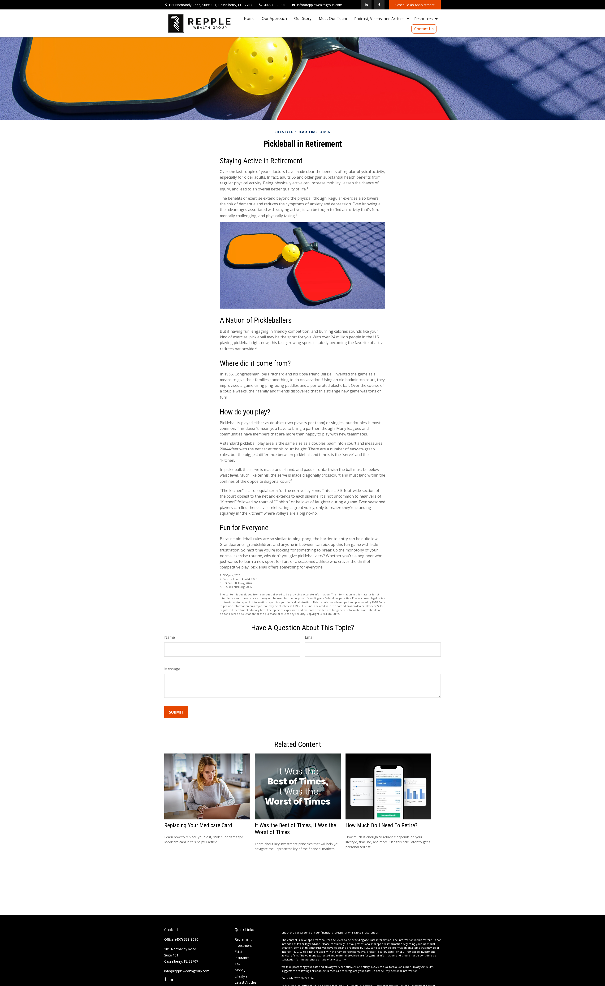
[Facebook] (379, 4)
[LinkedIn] (366, 4)
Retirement (243, 939)
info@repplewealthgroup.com (319, 5)
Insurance (242, 958)
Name (169, 637)
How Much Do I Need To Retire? (381, 825)
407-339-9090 (274, 5)
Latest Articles (245, 982)
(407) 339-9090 (186, 939)
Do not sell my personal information (395, 971)
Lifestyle (241, 976)
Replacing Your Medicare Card (198, 825)
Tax (237, 964)
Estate (239, 951)
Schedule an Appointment (415, 5)
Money (240, 970)
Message (172, 669)
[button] (249, 18)
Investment (243, 945)
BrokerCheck (370, 932)
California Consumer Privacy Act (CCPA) (409, 967)
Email (309, 637)
